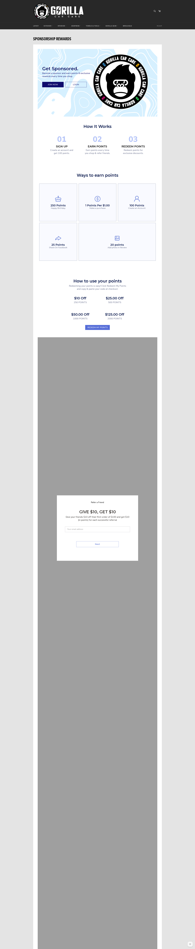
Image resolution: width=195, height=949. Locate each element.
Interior (61, 26)
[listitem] (58, 202)
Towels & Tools (93, 26)
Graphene (75, 26)
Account (159, 26)
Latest (36, 26)
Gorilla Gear (111, 26)
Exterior (48, 26)
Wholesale (127, 26)
